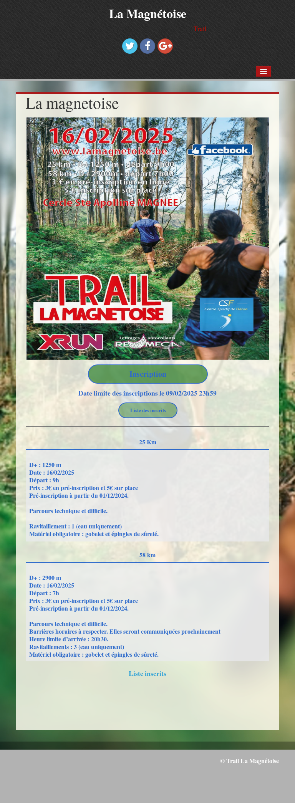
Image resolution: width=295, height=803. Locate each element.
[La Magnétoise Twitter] (130, 46)
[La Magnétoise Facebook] (147, 46)
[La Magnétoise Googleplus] (165, 46)
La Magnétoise (147, 13)
